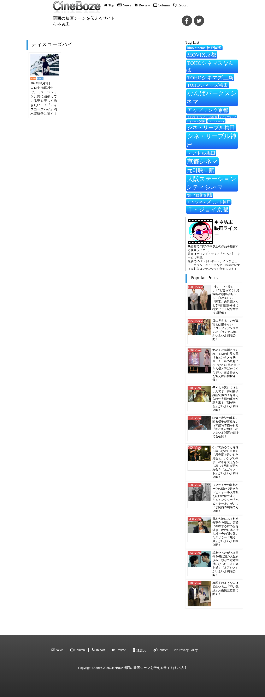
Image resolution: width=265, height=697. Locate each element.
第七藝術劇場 (199, 195)
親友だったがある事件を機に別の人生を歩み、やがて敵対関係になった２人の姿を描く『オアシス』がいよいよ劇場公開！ (225, 564)
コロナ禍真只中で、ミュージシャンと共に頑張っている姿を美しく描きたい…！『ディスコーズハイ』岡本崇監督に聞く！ (43, 100)
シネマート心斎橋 (196, 121)
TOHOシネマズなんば (210, 66)
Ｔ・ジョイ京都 (207, 209)
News (33, 78)
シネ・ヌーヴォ (216, 121)
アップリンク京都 (207, 110)
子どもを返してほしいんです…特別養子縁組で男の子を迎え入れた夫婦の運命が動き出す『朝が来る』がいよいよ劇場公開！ (225, 399)
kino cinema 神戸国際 (204, 48)
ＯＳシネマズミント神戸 (208, 202)
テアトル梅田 (201, 153)
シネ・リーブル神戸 (211, 140)
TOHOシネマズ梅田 (207, 85)
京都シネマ (202, 161)
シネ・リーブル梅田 (211, 127)
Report (40, 78)
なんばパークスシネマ (211, 97)
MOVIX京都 (201, 55)
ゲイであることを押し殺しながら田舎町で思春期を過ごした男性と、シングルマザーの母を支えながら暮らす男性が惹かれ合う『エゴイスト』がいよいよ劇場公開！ (225, 462)
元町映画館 (200, 170)
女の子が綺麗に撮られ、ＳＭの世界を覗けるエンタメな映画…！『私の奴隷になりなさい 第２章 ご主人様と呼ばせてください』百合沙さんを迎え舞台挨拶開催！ (226, 364)
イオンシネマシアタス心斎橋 (202, 117)
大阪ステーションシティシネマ (211, 183)
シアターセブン (228, 117)
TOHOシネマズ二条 (210, 77)
